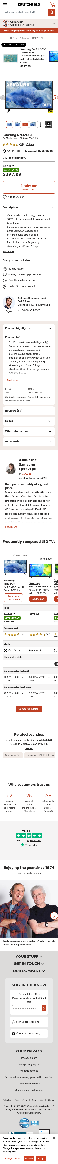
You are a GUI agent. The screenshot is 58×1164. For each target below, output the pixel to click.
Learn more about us (27, 873)
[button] (54, 916)
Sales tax (7, 1100)
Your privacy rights (29, 1064)
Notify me (29, 187)
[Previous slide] (2, 97)
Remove (47, 559)
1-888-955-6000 (31, 310)
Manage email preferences (29, 1090)
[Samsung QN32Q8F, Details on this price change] (13, 166)
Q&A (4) (30, 144)
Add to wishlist (16, 197)
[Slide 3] (25, 124)
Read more (12, 380)
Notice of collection (29, 1084)
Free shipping (29, 30)
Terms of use (21, 1100)
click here (38, 397)
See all (29, 748)
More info (8, 251)
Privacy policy (29, 1058)
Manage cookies (29, 1071)
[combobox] (29, 12)
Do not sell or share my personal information (29, 1077)
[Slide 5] (40, 124)
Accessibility (37, 1100)
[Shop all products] (5, 4)
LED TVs (14, 38)
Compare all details (29, 709)
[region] (29, 915)
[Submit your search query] (51, 12)
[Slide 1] (9, 124)
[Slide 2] (17, 124)
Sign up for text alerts (28, 1022)
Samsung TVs (12, 755)
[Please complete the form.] (44, 1008)
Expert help (23, 305)
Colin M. (26, 474)
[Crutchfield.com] (29, 4)
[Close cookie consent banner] (54, 1138)
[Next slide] (55, 97)
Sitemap (51, 1100)
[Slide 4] (32, 124)
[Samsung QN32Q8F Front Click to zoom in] (29, 98)
